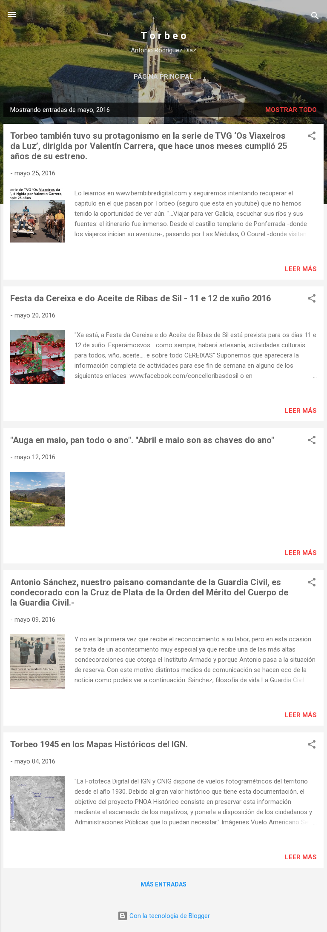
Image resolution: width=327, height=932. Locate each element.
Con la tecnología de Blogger (169, 916)
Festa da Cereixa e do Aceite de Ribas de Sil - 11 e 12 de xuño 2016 (140, 298)
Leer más (301, 269)
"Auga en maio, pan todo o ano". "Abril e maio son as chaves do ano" (142, 440)
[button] (312, 137)
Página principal (163, 76)
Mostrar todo (291, 110)
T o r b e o (163, 36)
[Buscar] (315, 17)
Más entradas (163, 884)
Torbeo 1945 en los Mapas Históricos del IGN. (99, 744)
